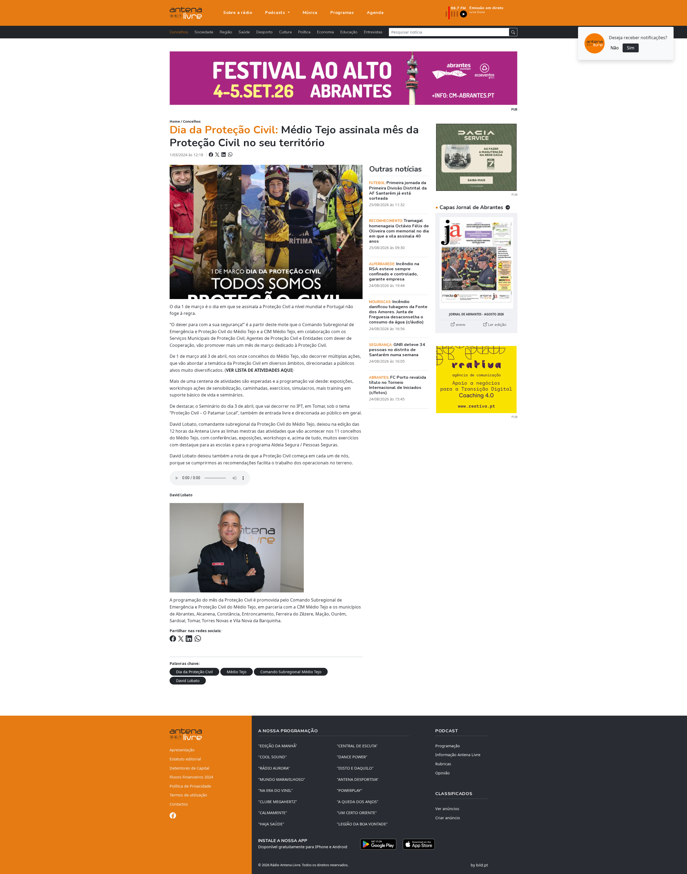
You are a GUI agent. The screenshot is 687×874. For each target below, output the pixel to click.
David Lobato (187, 680)
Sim (630, 48)
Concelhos (179, 32)
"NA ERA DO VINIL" (275, 790)
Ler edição (496, 324)
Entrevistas (373, 32)
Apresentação (182, 749)
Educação (348, 32)
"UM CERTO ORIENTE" (357, 812)
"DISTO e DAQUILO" (355, 768)
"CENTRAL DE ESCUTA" (357, 745)
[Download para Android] (378, 844)
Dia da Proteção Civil (194, 671)
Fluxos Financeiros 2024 (191, 777)
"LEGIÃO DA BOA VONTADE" (362, 823)
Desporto (264, 32)
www (460, 324)
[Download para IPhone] (419, 844)
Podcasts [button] (276, 12)
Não (615, 48)
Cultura (285, 32)
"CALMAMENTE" (272, 812)
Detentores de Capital (189, 768)
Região (226, 32)
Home (175, 121)
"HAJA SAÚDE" (271, 823)
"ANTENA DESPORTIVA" (358, 779)
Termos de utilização (188, 794)
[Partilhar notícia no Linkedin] (224, 155)
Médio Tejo (236, 671)
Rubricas (443, 763)
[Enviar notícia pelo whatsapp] (230, 155)
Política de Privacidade (190, 786)
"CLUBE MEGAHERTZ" (277, 801)
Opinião (442, 772)
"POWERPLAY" (349, 790)
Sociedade (204, 32)
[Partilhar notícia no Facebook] (211, 155)
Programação (447, 745)
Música (310, 12)
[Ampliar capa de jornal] (476, 263)
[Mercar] (476, 157)
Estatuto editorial (185, 759)
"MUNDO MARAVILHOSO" (281, 779)
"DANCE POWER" (352, 756)
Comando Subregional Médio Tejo (290, 671)
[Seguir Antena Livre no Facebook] (173, 816)
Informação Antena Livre (457, 754)
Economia (325, 32)
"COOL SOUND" (272, 756)
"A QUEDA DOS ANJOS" (357, 801)
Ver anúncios (447, 808)
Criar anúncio (447, 817)
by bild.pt (479, 865)
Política (304, 32)
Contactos (179, 804)
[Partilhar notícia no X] (217, 155)
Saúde (244, 32)
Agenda (375, 12)
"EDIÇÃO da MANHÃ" (277, 745)
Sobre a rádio (237, 12)
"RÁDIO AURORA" (274, 768)
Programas (342, 12)
